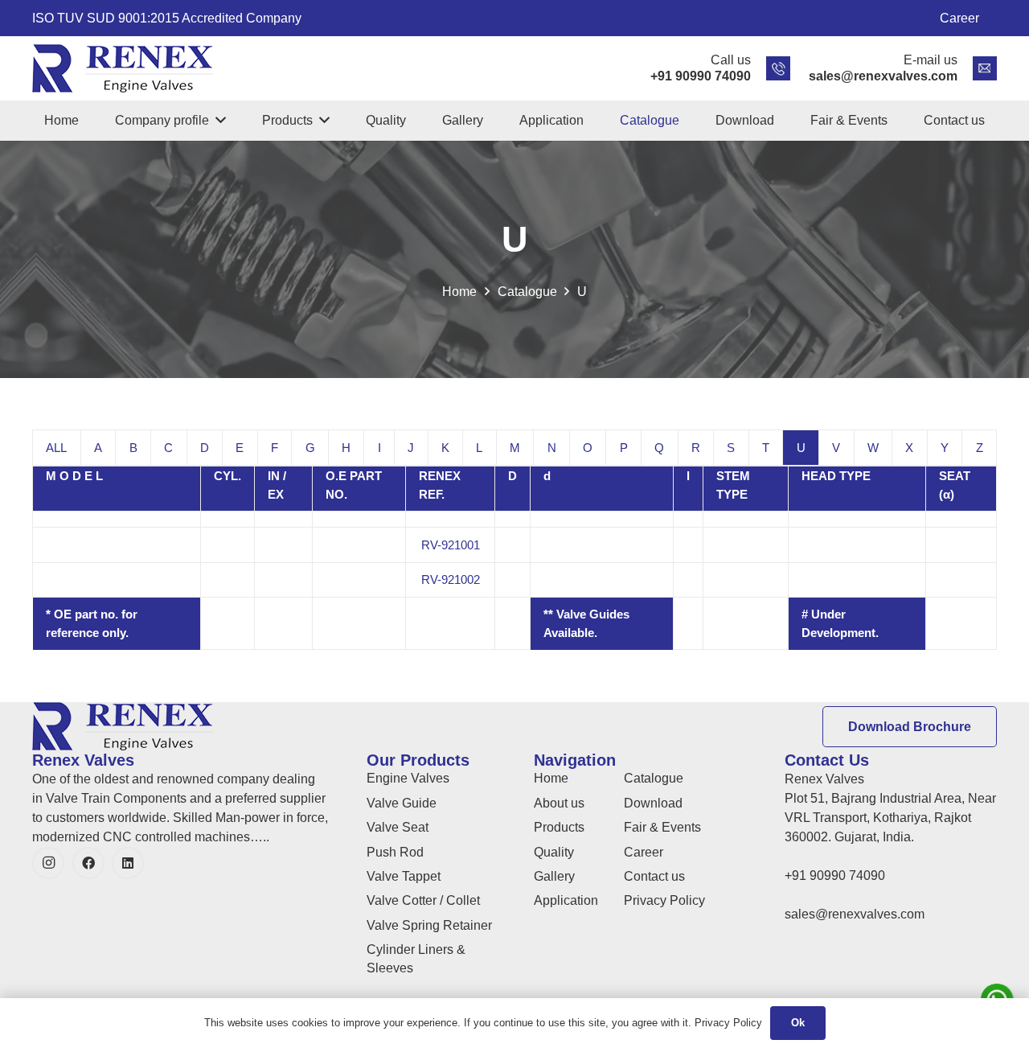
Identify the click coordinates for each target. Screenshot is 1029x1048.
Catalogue (653, 778)
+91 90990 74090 (835, 875)
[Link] (122, 68)
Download (653, 803)
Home (551, 778)
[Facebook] (88, 863)
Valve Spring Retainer (429, 925)
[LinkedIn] (128, 863)
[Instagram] (48, 863)
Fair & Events (662, 827)
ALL (56, 447)
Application (566, 900)
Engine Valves (408, 778)
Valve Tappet (404, 876)
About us (559, 803)
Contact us (654, 876)
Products (559, 827)
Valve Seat (397, 827)
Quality (554, 852)
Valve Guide (402, 803)
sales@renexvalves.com (854, 914)
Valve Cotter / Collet (423, 900)
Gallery (554, 876)
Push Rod (395, 852)
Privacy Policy (664, 900)
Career (643, 852)
